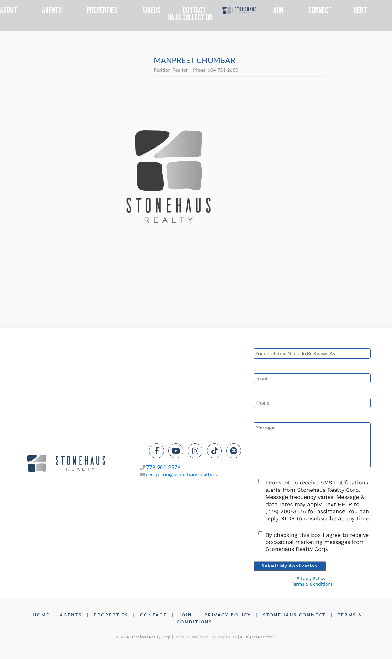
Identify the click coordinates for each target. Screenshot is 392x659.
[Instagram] (195, 450)
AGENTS (71, 614)
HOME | (43, 614)
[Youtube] (175, 450)
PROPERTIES (111, 614)
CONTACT (153, 614)
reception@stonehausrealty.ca (182, 474)
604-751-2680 (223, 70)
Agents (52, 10)
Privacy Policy (310, 578)
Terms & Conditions (312, 584)
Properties (102, 10)
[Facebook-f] (156, 450)
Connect (320, 10)
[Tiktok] (214, 450)
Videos (151, 10)
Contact (194, 10)
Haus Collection (190, 18)
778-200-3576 (163, 467)
